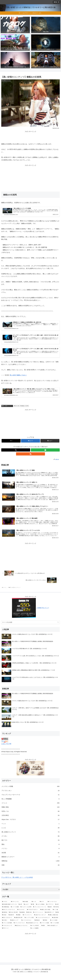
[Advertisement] (30, 136)
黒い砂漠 (17, 405)
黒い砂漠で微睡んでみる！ (18, 375)
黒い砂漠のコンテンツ (8, 405)
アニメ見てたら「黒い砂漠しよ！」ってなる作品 (17, 877)
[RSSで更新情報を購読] (30, 453)
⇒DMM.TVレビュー (42, 607)
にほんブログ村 (6, 744)
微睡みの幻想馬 (25, 405)
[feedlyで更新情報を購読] (45, 450)
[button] (49, 441)
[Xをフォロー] (15, 450)
